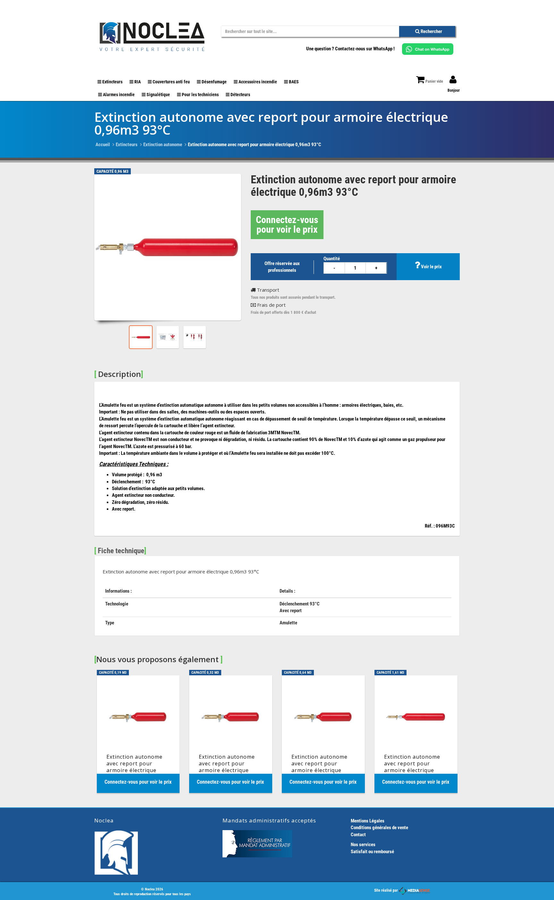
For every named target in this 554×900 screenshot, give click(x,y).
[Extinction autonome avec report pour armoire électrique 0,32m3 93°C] (230, 734)
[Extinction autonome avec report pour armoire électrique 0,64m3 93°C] (323, 734)
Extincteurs (127, 144)
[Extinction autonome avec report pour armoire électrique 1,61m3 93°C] (415, 734)
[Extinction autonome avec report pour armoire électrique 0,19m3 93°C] (138, 734)
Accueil (103, 144)
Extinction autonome (162, 144)
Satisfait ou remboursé (372, 851)
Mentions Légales (367, 821)
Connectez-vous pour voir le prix (287, 224)
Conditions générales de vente (379, 827)
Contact (358, 835)
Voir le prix (431, 267)
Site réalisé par (386, 890)
